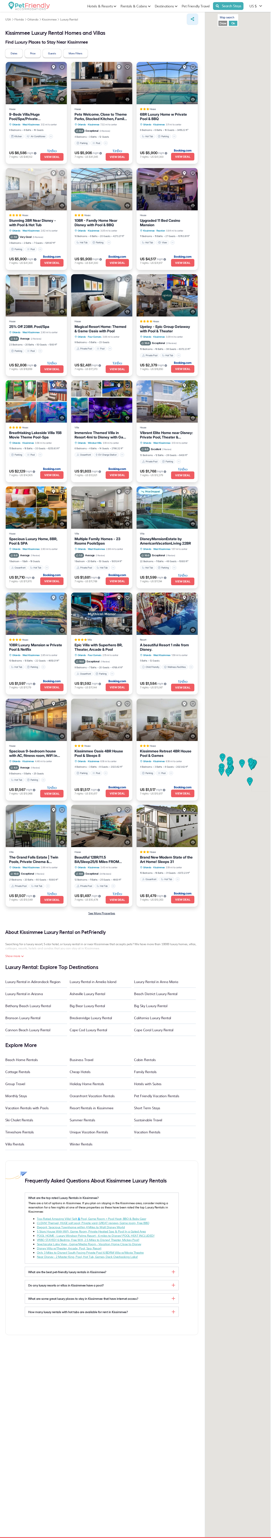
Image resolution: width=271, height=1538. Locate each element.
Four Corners (94, 336)
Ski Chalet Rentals (19, 1119)
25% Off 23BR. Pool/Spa (29, 327)
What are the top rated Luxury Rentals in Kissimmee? (63, 1198)
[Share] (192, 19)
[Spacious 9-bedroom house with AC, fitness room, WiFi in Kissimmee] (36, 720)
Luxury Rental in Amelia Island (93, 981)
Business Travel (81, 1059)
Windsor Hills (95, 442)
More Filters (75, 53)
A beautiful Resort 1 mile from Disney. (164, 647)
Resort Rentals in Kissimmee (91, 1107)
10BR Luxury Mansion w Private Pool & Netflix (35, 647)
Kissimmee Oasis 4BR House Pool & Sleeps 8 (99, 753)
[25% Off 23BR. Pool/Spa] (36, 295)
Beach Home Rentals (21, 1059)
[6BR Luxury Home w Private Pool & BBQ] (167, 83)
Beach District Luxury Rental (155, 993)
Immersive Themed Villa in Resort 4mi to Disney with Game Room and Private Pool (102, 435)
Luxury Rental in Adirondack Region (33, 981)
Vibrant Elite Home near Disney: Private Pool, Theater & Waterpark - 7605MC (166, 435)
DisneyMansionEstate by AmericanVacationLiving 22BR (165, 541)
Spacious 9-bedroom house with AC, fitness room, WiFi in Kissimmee (33, 753)
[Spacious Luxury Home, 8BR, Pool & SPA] (36, 507)
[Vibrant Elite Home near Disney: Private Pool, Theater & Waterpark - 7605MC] (167, 401)
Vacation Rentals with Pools (26, 1107)
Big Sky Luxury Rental (150, 1005)
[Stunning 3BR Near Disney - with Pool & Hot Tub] (36, 189)
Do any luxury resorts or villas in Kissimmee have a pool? (66, 1285)
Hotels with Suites (147, 1083)
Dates (14, 53)
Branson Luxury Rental (22, 1017)
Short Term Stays (147, 1107)
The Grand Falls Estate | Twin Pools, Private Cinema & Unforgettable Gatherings (33, 859)
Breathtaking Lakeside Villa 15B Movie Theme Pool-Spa (35, 435)
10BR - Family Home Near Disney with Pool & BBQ (96, 222)
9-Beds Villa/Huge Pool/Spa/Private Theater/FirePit (24, 116)
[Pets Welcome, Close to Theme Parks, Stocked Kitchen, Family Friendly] (101, 83)
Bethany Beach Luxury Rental (28, 1005)
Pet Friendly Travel (196, 5)
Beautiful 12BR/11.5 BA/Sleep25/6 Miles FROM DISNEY (97, 859)
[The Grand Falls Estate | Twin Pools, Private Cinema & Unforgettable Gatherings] (36, 826)
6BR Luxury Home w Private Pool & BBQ (163, 116)
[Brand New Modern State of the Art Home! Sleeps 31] (167, 826)
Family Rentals (145, 1071)
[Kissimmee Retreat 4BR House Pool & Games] (167, 720)
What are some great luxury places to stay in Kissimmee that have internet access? (83, 1298)
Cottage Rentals (17, 1071)
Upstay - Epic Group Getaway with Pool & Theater (165, 329)
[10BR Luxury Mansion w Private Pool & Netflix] (36, 614)
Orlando (16, 124)
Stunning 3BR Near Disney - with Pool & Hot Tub (32, 222)
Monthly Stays (16, 1095)
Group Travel (15, 1083)
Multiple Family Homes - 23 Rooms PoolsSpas (97, 541)
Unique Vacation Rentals (89, 1131)
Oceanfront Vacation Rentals (92, 1095)
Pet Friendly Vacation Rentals (156, 1095)
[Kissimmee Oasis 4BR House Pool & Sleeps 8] (101, 720)
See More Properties (101, 913)
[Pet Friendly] (62, 99)
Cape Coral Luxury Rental (153, 1029)
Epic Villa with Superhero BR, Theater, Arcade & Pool (98, 647)
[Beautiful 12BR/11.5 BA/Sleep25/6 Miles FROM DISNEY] (101, 826)
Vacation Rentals (147, 1131)
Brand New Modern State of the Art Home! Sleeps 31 (166, 859)
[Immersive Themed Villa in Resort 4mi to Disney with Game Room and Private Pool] (101, 401)
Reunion (160, 230)
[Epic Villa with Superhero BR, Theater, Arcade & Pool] (101, 614)
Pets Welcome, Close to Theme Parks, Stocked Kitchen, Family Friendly (101, 116)
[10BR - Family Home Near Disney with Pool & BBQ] (101, 189)
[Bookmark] (62, 67)
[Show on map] (53, 67)
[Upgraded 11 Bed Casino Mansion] (167, 189)
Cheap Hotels (80, 1071)
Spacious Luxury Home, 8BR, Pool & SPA (33, 541)
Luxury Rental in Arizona (24, 993)
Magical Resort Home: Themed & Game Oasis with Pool (100, 329)
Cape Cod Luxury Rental (88, 1029)
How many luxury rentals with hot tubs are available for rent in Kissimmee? (78, 1312)
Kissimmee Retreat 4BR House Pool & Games (165, 753)
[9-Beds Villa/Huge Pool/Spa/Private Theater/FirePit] (36, 83)
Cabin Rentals (145, 1059)
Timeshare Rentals (19, 1131)
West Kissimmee (30, 124)
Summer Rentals (82, 1119)
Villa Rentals (14, 1143)
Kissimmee (93, 124)
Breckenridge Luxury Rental (91, 1017)
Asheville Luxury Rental (87, 993)
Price (33, 53)
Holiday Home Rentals (87, 1083)
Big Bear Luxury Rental (87, 1005)
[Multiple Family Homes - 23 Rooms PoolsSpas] (101, 507)
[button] (250, 762)
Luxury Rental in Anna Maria (156, 981)
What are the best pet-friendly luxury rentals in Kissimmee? (67, 1272)
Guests (52, 53)
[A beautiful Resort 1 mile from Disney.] (167, 614)
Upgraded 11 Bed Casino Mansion (160, 222)
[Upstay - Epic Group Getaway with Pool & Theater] (167, 295)
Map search (227, 17)
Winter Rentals (81, 1143)
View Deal (51, 157)
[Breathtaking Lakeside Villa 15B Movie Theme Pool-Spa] (36, 401)
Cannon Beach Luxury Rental (27, 1029)
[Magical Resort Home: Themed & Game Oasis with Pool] (101, 295)
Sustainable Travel (148, 1119)
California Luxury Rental (152, 1017)
